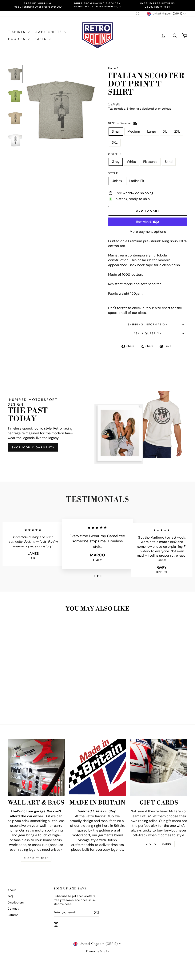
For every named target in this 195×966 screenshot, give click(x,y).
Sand (169, 161)
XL (165, 131)
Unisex (117, 181)
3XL (114, 142)
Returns (13, 915)
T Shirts (17, 32)
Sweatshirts (49, 32)
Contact (13, 909)
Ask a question (147, 333)
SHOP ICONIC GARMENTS (33, 447)
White (131, 161)
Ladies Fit (136, 181)
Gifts (41, 39)
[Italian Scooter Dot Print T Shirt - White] (26, 702)
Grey (116, 161)
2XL (177, 131)
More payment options (148, 231)
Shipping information (148, 324)
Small (116, 131)
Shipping (133, 109)
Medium (133, 131)
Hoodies (17, 39)
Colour (115, 154)
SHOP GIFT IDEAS (36, 858)
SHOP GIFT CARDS (159, 843)
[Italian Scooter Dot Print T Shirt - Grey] (21, 702)
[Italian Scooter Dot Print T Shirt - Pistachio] (31, 702)
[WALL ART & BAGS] (36, 767)
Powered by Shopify (97, 951)
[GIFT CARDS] (158, 767)
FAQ (10, 896)
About (12, 890)
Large (151, 131)
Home (112, 68)
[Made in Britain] (97, 767)
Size (120, 123)
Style (113, 173)
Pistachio (150, 161)
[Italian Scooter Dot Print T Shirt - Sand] (36, 702)
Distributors (16, 902)
